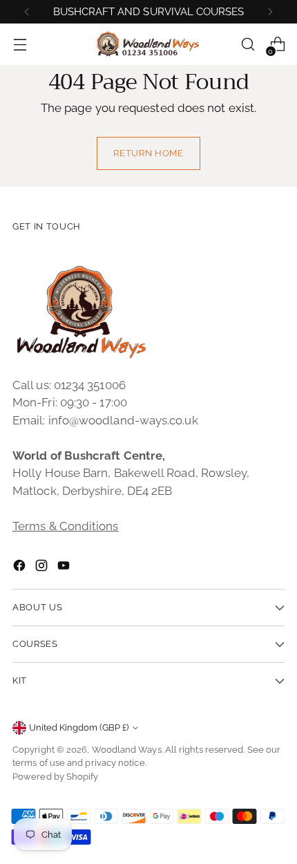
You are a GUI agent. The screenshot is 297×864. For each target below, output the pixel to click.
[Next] (270, 12)
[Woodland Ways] (148, 44)
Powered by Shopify (55, 776)
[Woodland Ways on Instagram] (43, 568)
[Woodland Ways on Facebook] (20, 568)
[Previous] (27, 12)
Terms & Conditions (65, 526)
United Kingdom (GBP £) (78, 727)
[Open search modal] (247, 44)
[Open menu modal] (20, 44)
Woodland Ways (127, 749)
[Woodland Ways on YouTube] (65, 568)
